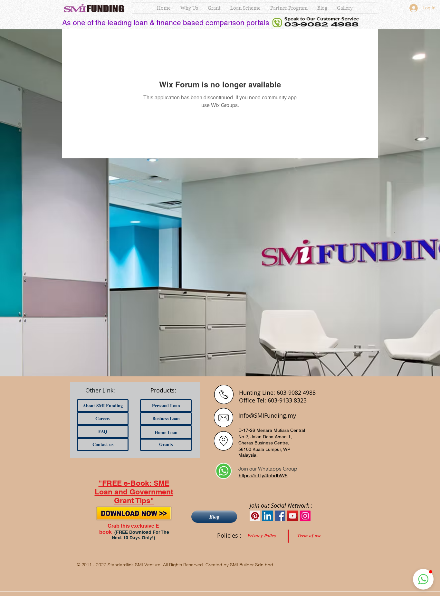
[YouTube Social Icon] (292, 516)
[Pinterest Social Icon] (255, 516)
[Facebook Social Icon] (280, 516)
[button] (423, 579)
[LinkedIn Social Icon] (267, 516)
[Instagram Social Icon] (305, 516)
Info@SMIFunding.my (267, 415)
